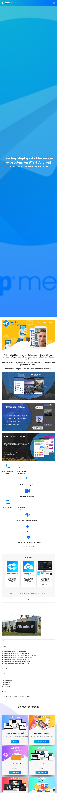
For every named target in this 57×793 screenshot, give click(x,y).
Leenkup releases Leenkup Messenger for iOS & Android (16, 659)
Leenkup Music (6, 682)
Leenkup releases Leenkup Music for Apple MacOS (45, 579)
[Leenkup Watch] (42, 753)
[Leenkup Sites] (42, 784)
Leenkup (5, 676)
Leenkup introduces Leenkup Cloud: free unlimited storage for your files (28, 580)
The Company (37, 166)
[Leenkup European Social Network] (15, 722)
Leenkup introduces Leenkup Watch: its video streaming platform (18, 657)
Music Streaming (13, 696)
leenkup (47, 166)
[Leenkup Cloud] (15, 753)
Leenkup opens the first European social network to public (16, 663)
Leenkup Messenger (29, 166)
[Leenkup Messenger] (42, 722)
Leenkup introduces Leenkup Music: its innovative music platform (12, 580)
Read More (12, 584)
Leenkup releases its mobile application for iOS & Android (16, 661)
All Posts (20, 166)
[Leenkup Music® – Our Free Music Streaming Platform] (15, 784)
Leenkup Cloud (6, 678)
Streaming (28, 696)
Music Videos (21, 696)
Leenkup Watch (6, 684)
